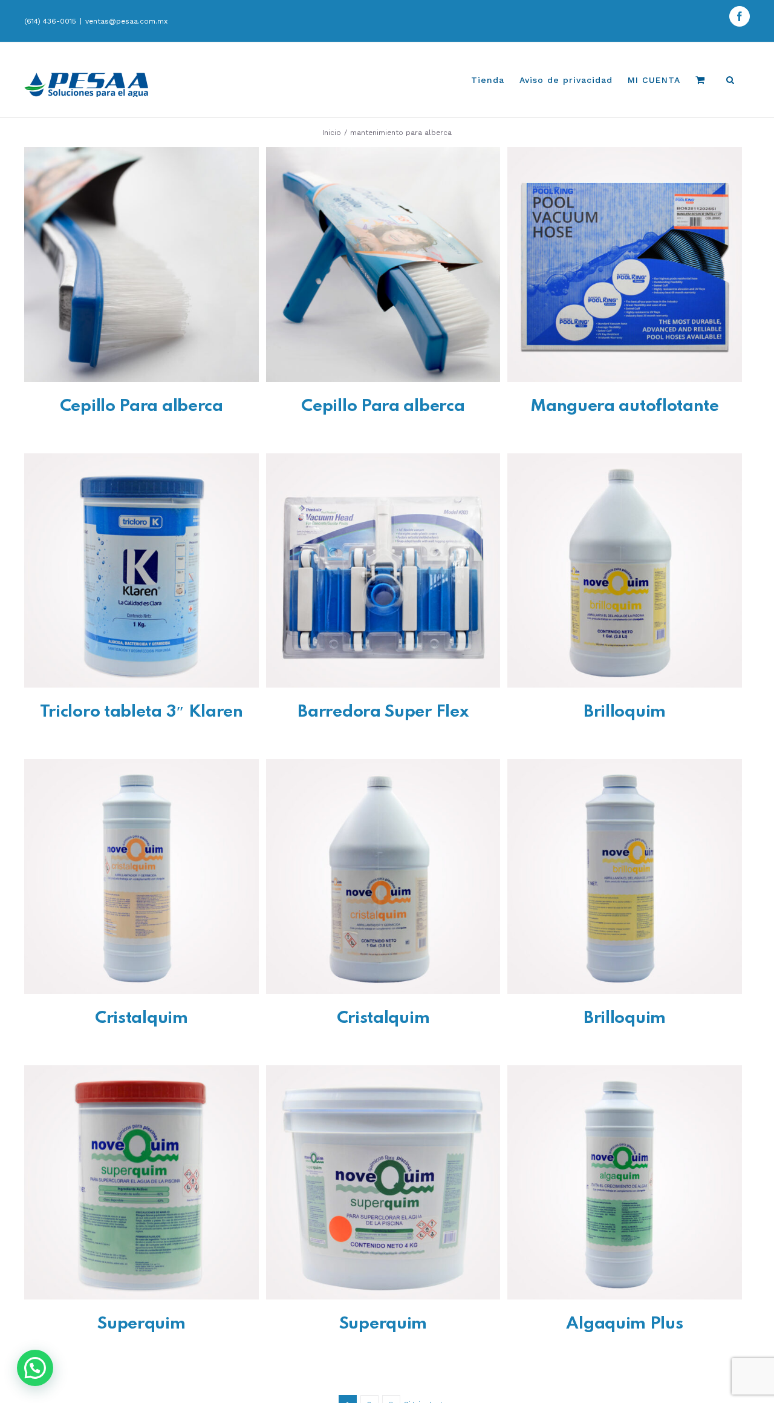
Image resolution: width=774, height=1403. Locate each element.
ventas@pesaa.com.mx (126, 21)
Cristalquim (141, 1018)
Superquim (141, 1324)
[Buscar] (730, 79)
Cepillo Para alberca (141, 406)
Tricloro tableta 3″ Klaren (141, 712)
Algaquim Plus (624, 1324)
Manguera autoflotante (624, 406)
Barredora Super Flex (383, 712)
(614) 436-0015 (50, 21)
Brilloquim (625, 712)
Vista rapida (141, 266)
